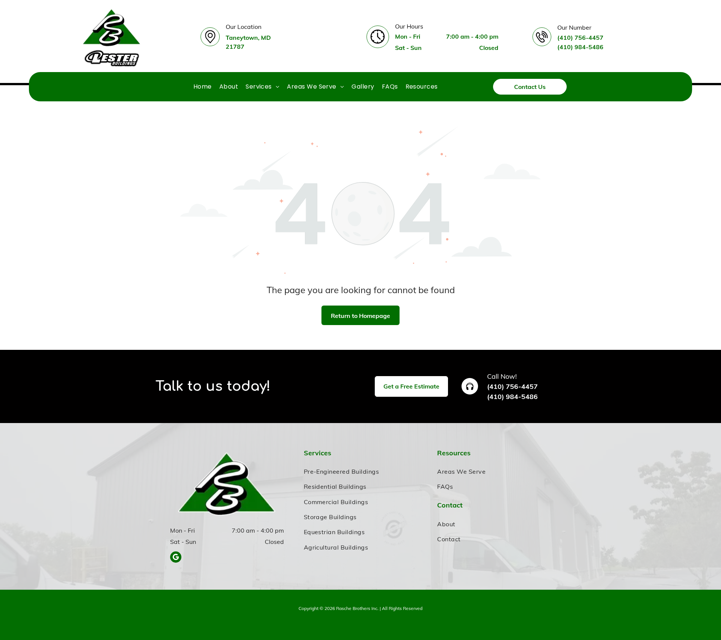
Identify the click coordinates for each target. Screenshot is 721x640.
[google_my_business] (175, 558)
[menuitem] (203, 86)
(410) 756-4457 (512, 386)
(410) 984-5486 (512, 396)
